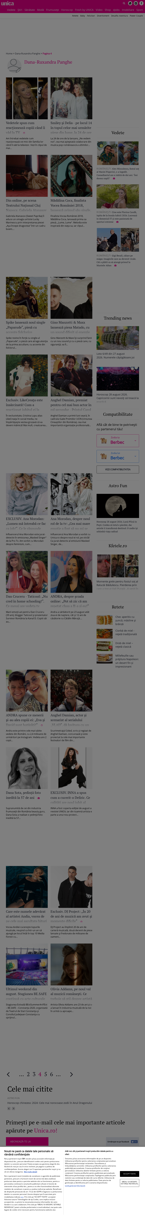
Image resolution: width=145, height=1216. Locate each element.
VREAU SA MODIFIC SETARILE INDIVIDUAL (129, 1183)
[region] (72, 1181)
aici (22, 1197)
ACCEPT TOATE (129, 1174)
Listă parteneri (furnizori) (75, 1186)
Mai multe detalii (30, 1172)
